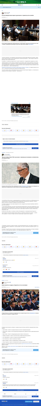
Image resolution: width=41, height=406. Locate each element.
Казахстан (6, 280)
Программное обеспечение (9, 152)
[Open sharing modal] (26, 394)
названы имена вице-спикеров (13, 346)
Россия (3, 124)
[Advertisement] (20, 51)
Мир (2, 10)
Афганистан (6, 124)
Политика (3, 280)
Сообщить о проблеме (29, 401)
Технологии (3, 152)
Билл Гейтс (3, 240)
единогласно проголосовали (26, 343)
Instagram (35, 148)
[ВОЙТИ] (39, 5)
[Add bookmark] (36, 394)
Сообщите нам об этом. (14, 120)
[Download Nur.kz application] (20, 2)
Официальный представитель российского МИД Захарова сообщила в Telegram (15, 67)
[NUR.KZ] (20, 5)
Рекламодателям (36, 401)
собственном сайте (25, 186)
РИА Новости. (31, 44)
